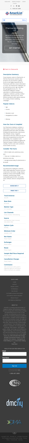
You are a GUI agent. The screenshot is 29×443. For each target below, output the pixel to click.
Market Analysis (16, 1)
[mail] (19, 6)
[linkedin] (16, 6)
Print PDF (14, 191)
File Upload (15, 291)
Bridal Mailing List (8, 340)
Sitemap (20, 440)
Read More (14, 344)
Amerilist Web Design (16, 438)
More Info (14, 186)
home (14, 282)
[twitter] (13, 6)
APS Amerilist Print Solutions (14, 338)
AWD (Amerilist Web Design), (17, 335)
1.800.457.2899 (16, 8)
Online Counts (14, 286)
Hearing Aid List (21, 339)
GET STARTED (14, 48)
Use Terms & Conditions (14, 300)
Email (4, 351)
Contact (14, 284)
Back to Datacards (11, 69)
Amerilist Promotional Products (12, 337)
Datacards (7, 1)
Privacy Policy (14, 298)
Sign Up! (14, 366)
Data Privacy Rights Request (14, 295)
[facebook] (10, 370)
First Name (5, 357)
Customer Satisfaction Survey (14, 293)
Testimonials (14, 289)
